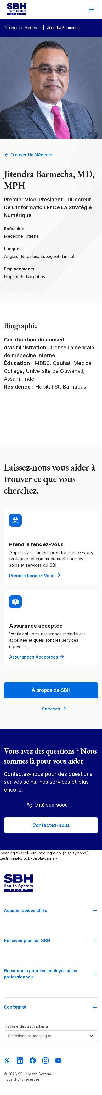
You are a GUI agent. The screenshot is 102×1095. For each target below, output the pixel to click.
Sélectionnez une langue (29, 1035)
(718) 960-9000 (51, 805)
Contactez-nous (51, 825)
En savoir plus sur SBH (27, 940)
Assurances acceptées (33, 657)
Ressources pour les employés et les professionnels (40, 974)
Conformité (15, 1007)
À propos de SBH (51, 690)
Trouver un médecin (31, 154)
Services (51, 708)
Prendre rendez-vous (31, 575)
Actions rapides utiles (25, 910)
